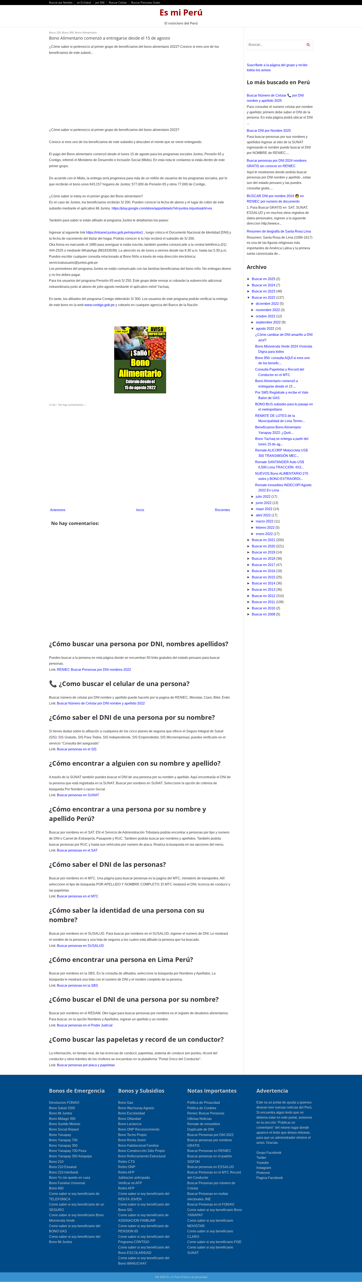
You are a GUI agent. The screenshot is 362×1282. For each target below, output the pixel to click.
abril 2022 (264, 515)
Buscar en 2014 (264, 583)
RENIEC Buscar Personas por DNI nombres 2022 (94, 669)
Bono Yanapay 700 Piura (67, 1151)
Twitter (261, 1157)
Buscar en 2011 (264, 602)
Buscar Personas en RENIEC (209, 1151)
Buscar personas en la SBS (77, 985)
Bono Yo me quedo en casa (69, 1177)
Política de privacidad (194, 1277)
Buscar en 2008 (264, 614)
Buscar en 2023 (264, 291)
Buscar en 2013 (264, 589)
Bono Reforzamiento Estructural (141, 1156)
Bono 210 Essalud (62, 1167)
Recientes (222, 510)
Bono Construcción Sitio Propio (141, 1151)
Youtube (262, 1162)
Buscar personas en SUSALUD (80, 945)
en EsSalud (84, 2)
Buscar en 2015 (264, 577)
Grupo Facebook (268, 1152)
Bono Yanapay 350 (63, 1145)
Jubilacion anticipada (134, 1177)
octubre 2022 (266, 316)
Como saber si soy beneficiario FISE (214, 1242)
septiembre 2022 (269, 322)
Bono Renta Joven (132, 1140)
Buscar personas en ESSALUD (210, 1167)
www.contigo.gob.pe (99, 305)
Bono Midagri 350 (62, 1118)
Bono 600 (56, 1188)
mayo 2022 (264, 509)
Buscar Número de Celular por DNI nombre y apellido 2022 (101, 703)
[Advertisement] (140, 91)
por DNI (100, 2)
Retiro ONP (126, 1167)
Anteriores (57, 510)
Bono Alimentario (86, 32)
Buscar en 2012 (264, 596)
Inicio (140, 510)
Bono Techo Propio (132, 1135)
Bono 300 (68, 32)
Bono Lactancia (129, 1124)
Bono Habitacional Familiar (138, 1145)
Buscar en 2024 (264, 285)
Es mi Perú (181, 12)
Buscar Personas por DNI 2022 (210, 1135)
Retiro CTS (126, 1161)
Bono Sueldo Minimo (64, 1124)
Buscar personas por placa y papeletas (86, 1065)
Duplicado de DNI (200, 1129)
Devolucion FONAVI (64, 1102)
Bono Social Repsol (64, 1129)
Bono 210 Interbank (63, 1172)
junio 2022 (264, 503)
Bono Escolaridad (131, 1113)
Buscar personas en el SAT (77, 850)
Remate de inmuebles (203, 1124)
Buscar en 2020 (264, 546)
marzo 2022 (265, 521)
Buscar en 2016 (264, 571)
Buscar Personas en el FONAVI (210, 1204)
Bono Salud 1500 (62, 1108)
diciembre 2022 (268, 303)
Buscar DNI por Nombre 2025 (269, 130)
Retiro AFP (126, 1172)
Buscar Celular (118, 2)
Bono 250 (55, 32)
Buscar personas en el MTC (77, 896)
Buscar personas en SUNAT (78, 795)
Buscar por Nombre (60, 2)
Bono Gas (125, 1102)
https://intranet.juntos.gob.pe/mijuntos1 (114, 232)
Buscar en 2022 (264, 297)
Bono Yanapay (60, 1135)
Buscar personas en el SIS (77, 749)
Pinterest (263, 1173)
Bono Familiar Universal (67, 1183)
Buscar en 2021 (264, 540)
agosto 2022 (265, 328)
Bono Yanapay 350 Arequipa (70, 1156)
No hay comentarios (71, 405)
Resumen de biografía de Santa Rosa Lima (279, 231)
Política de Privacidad (203, 1102)
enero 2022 (265, 534)
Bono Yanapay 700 (63, 1140)
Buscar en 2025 (264, 279)
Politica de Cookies (201, 1108)
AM (157, 1277)
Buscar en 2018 (264, 558)
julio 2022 (263, 496)
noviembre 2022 (268, 310)
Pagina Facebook (269, 1178)
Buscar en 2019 (264, 552)
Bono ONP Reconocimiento (138, 1129)
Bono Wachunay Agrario (136, 1108)
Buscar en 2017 (264, 565)
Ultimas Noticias (199, 1118)
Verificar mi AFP (130, 1183)
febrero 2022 (265, 527)
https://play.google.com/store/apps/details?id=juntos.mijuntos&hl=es (162, 208)
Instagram (263, 1168)
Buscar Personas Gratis (145, 2)
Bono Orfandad (129, 1118)
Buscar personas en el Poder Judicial (84, 1025)
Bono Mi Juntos (60, 1113)
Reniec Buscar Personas (205, 1113)
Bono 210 (56, 1161)
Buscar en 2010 (264, 608)
